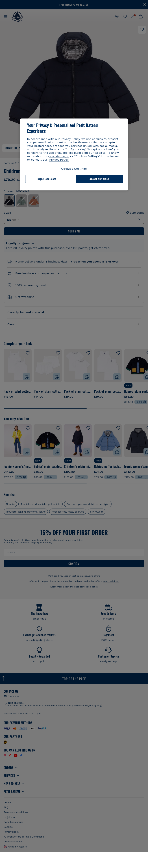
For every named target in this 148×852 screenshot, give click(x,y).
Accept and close (99, 179)
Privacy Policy (58, 159)
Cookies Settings (74, 168)
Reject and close (47, 179)
